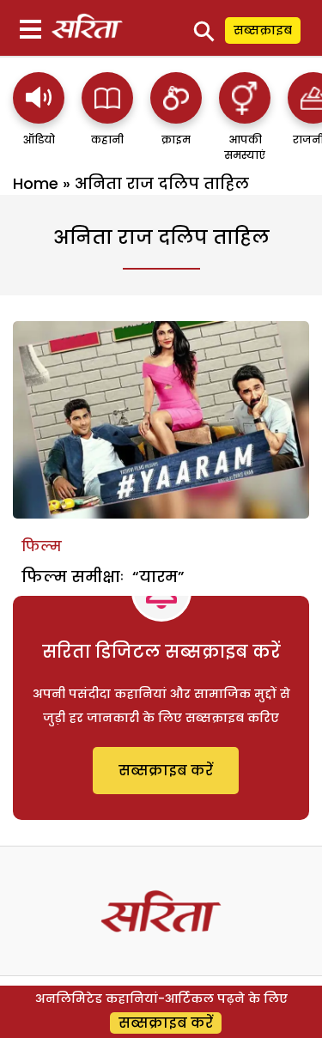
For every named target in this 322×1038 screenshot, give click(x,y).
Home (35, 183)
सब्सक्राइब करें (165, 770)
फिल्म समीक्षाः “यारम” (103, 576)
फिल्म (41, 546)
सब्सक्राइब (263, 30)
